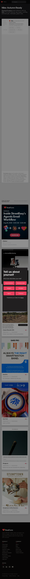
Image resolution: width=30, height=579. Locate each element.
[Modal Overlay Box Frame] (15, 289)
